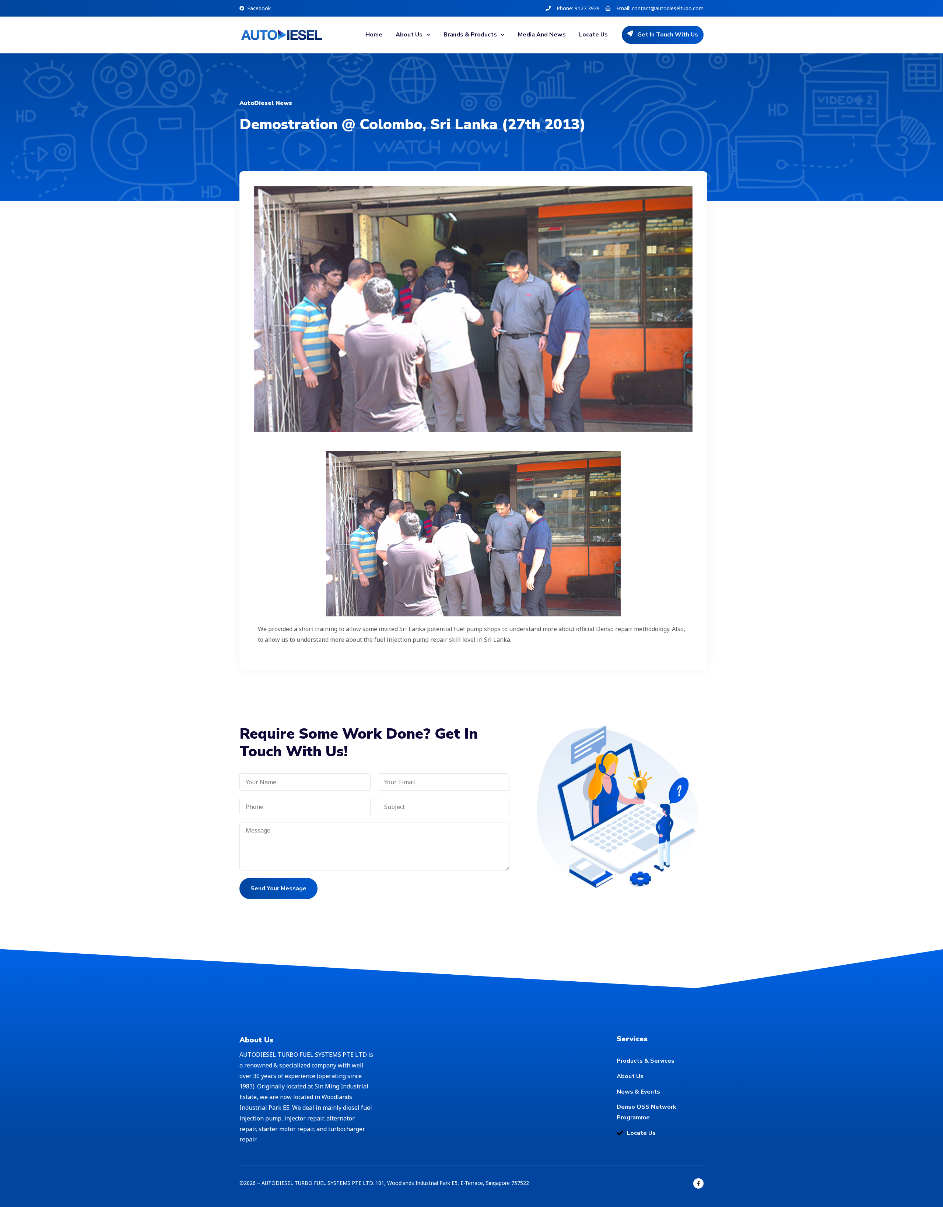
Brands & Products (470, 35)
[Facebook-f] (698, 1183)
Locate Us (593, 35)
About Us (409, 35)
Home (373, 35)
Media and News (542, 35)
